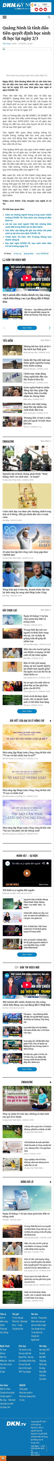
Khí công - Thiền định (7, 1399)
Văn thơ (3, 1368)
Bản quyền (35, 1455)
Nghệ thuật (35, 1339)
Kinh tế (2, 1317)
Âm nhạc (3, 1349)
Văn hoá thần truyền (31, 644)
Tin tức (22, 1399)
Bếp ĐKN (42, 1357)
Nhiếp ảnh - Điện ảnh (7, 1360)
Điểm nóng (27, 399)
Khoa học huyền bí (26, 1392)
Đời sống (6, 520)
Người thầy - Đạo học (26, 1357)
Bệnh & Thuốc (5, 1388)
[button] (49, 328)
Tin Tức (5, 1008)
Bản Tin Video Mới (29, 967)
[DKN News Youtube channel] (36, 9)
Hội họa (2, 1353)
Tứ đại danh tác (37, 1332)
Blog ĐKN (42, 1371)
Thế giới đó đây (17, 1328)
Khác (26, 1154)
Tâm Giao (7, 44)
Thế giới (26, 625)
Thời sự (26, 427)
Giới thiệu (35, 1446)
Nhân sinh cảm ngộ (38, 1321)
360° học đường (25, 1371)
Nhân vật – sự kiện (27, 856)
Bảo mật (34, 1453)
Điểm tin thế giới (29, 369)
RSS (43, 1446)
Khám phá (43, 1364)
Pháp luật (3, 1328)
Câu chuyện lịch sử (30, 678)
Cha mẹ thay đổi (24, 1364)
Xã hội (2, 1325)
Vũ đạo (2, 1371)
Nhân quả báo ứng (30, 352)
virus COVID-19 (42, 254)
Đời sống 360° (44, 1349)
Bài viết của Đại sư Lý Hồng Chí (27, 721)
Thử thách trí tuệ (25, 1349)
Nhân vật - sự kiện (9, 893)
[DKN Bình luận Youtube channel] (41, 9)
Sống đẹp (42, 1360)
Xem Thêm (27, 328)
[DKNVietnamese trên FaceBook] (35, 5)
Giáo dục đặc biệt (25, 1353)
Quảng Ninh (29, 254)
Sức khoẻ (42, 1379)
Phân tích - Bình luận (19, 1321)
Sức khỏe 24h (5, 1407)
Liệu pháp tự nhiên (6, 1403)
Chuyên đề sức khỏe (7, 1392)
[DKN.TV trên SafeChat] (32, 5)
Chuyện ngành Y (6, 1396)
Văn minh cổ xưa (6, 1364)
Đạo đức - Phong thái (39, 1317)
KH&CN (22, 1385)
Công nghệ (23, 1388)
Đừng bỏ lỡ (27, 1182)
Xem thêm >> (46, 340)
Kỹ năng (42, 1368)
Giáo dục (22, 1346)
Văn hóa (27, 705)
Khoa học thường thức (27, 1396)
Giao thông (4, 1332)
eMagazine (27, 1082)
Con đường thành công (27, 1360)
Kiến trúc (3, 1357)
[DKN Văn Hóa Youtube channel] (45, 9)
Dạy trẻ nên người (25, 1368)
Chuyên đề (35, 1336)
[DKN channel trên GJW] (43, 5)
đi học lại (17, 254)
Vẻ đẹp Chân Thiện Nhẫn (12, 480)
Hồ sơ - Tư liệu (17, 1325)
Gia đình (42, 1353)
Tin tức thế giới (17, 1317)
